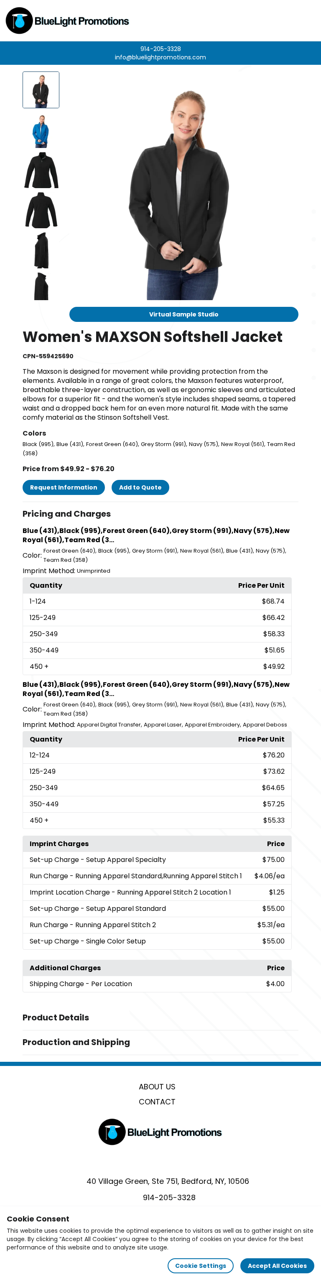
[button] (160, 514)
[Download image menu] (287, 82)
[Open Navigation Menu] (307, 20)
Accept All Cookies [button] (277, 1266)
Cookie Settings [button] (200, 1266)
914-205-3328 (160, 49)
